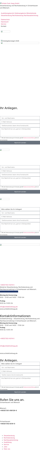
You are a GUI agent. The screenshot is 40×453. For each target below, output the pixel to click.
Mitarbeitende (31, 13)
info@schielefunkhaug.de (9, 307)
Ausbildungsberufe (7, 13)
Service (3, 24)
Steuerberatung (6, 15)
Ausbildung (8, 442)
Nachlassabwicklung (31, 15)
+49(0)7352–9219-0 (7, 285)
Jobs (5, 447)
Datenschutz (5, 19)
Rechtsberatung (17, 15)
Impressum (5, 22)
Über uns (7, 449)
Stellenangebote (20, 13)
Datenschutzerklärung (29, 137)
